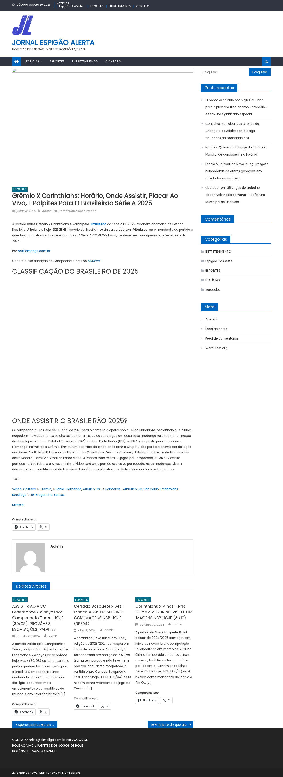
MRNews (94, 261)
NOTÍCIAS (63, 3)
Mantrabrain (71, 773)
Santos (59, 494)
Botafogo (19, 494)
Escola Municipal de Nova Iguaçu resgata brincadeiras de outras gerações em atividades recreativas (236, 171)
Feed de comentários (222, 338)
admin (46, 211)
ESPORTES (96, 6)
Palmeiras (112, 489)
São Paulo (151, 489)
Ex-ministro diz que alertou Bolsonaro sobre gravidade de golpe (172, 724)
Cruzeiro (29, 489)
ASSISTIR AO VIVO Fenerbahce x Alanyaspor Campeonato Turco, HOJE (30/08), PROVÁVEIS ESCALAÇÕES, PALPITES (37, 617)
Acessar (211, 319)
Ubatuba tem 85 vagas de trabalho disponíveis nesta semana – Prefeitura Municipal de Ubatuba (235, 194)
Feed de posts (216, 329)
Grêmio (45, 489)
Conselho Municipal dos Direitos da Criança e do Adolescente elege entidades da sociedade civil (232, 130)
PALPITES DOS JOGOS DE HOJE (60, 745)
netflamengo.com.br (34, 251)
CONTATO (142, 6)
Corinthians (169, 489)
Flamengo (73, 489)
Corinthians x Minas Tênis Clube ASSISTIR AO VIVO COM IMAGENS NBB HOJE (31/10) (163, 612)
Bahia (60, 489)
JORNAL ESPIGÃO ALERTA (53, 42)
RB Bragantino (41, 494)
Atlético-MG (92, 489)
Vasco (17, 489)
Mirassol (18, 505)
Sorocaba (212, 289)
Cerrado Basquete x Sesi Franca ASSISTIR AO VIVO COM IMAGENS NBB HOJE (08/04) (98, 614)
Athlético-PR (132, 489)
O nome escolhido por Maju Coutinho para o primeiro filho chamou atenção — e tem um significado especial (236, 107)
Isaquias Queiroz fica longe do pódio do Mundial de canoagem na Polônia (235, 151)
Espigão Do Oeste (71, 6)
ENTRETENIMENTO (120, 6)
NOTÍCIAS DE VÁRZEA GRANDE (34, 751)
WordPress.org (216, 348)
